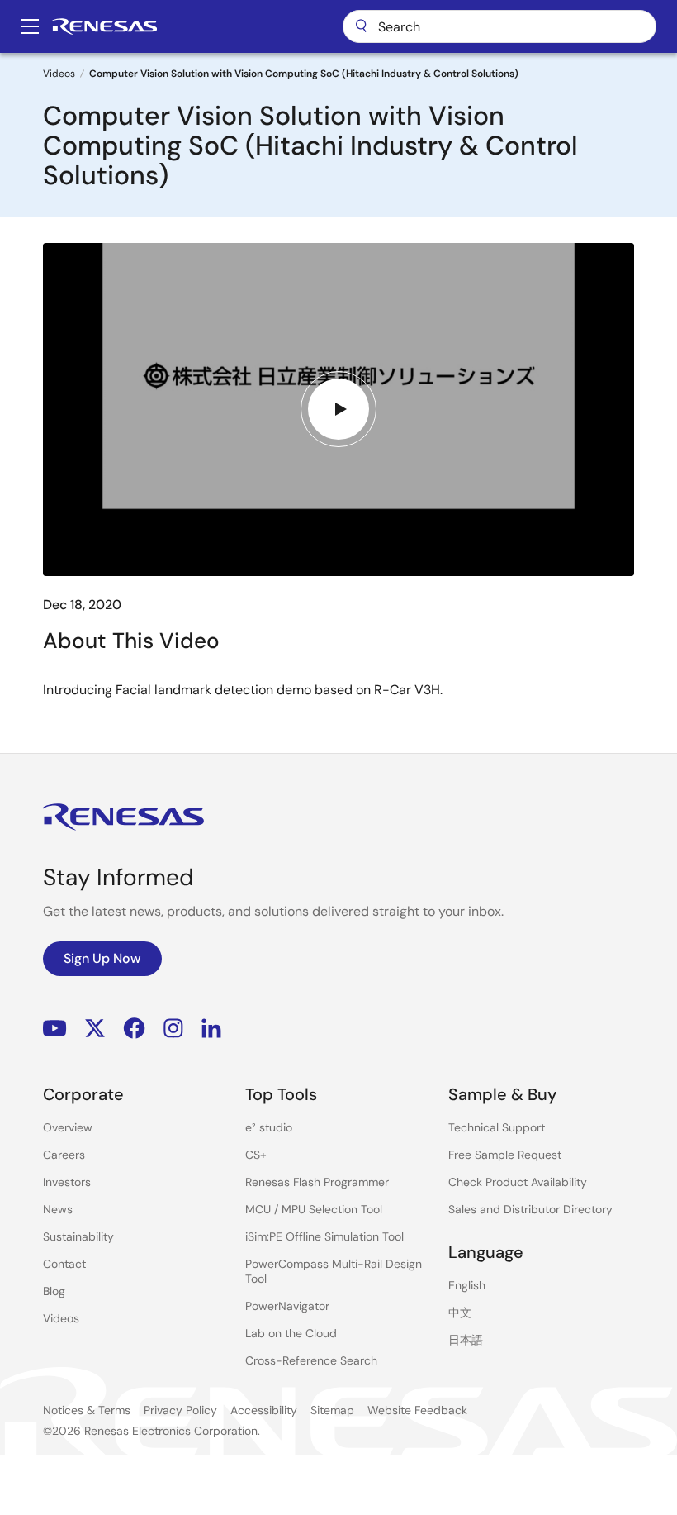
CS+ (256, 1154)
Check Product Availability (517, 1181)
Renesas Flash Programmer (317, 1181)
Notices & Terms (86, 1410)
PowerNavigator (287, 1305)
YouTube (55, 1028)
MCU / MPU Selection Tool (313, 1209)
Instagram (173, 1028)
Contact (64, 1263)
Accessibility (263, 1410)
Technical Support (496, 1127)
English (466, 1285)
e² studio (268, 1127)
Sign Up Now (102, 958)
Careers (64, 1154)
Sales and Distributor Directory (530, 1209)
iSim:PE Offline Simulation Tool (324, 1236)
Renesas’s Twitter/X (95, 1028)
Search (499, 26)
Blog (54, 1291)
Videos (59, 73)
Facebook (134, 1028)
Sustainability (78, 1236)
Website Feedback (417, 1410)
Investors (67, 1181)
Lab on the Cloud (291, 1333)
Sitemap (332, 1410)
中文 (459, 1312)
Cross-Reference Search (311, 1360)
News (58, 1209)
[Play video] (338, 409)
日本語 (465, 1339)
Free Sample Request (504, 1154)
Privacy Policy (180, 1410)
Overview (67, 1127)
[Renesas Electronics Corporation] (104, 26)
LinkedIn (211, 1028)
